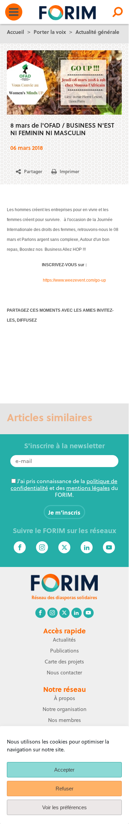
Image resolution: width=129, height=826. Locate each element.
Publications (64, 650)
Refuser (64, 788)
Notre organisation (64, 709)
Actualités (64, 639)
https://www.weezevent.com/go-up (74, 280)
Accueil (15, 32)
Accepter (64, 770)
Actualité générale (97, 32)
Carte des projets (64, 661)
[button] (31, 171)
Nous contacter (64, 672)
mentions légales (88, 488)
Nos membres (64, 720)
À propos (64, 698)
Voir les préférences (64, 807)
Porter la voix (50, 32)
